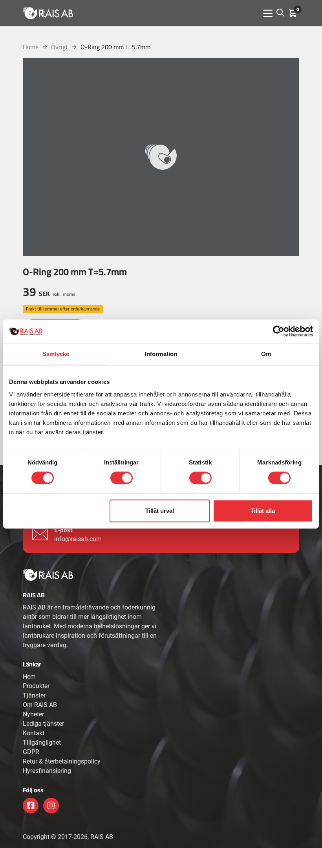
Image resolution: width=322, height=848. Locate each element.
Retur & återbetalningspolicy (62, 761)
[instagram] (51, 805)
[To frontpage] (48, 13)
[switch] (121, 478)
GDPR (31, 752)
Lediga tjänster (43, 723)
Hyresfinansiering (47, 771)
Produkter (36, 686)
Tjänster (34, 695)
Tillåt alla (263, 510)
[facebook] (30, 805)
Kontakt (33, 733)
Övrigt (59, 46)
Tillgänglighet (42, 742)
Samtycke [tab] (56, 354)
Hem (29, 676)
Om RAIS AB (40, 705)
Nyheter (33, 714)
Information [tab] (161, 354)
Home (30, 46)
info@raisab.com (78, 539)
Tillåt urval (159, 510)
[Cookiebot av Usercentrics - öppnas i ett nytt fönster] (278, 331)
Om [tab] (266, 354)
